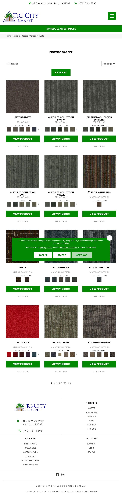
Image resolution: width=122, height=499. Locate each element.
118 (69, 383)
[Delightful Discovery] (61, 321)
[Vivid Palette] (72, 354)
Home (8, 36)
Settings (81, 255)
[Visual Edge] (99, 321)
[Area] (22, 96)
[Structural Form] (113, 354)
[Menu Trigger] (112, 16)
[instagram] (62, 475)
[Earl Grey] (68, 279)
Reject (62, 255)
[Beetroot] (21, 354)
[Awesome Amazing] (66, 354)
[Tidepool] (47, 279)
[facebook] (57, 475)
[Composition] (66, 129)
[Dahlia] (15, 354)
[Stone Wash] (34, 354)
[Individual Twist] (99, 354)
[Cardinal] (22, 321)
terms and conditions (69, 247)
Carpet (24, 36)
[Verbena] (28, 354)
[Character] (53, 129)
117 (65, 383)
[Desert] (15, 129)
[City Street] (74, 279)
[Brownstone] (61, 279)
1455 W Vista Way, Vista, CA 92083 (51, 3)
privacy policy (46, 247)
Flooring (16, 36)
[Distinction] (72, 129)
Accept (43, 255)
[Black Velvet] (27, 279)
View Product (22, 139)
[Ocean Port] (54, 279)
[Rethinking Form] (106, 354)
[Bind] (22, 171)
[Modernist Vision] (59, 354)
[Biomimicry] (61, 96)
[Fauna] (28, 129)
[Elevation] (21, 129)
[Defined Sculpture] (92, 354)
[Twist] (34, 204)
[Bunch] (15, 204)
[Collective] (59, 129)
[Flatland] (34, 129)
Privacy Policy (89, 492)
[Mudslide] (99, 171)
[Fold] (21, 204)
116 (60, 383)
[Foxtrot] (99, 279)
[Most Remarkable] (53, 354)
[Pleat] (28, 204)
